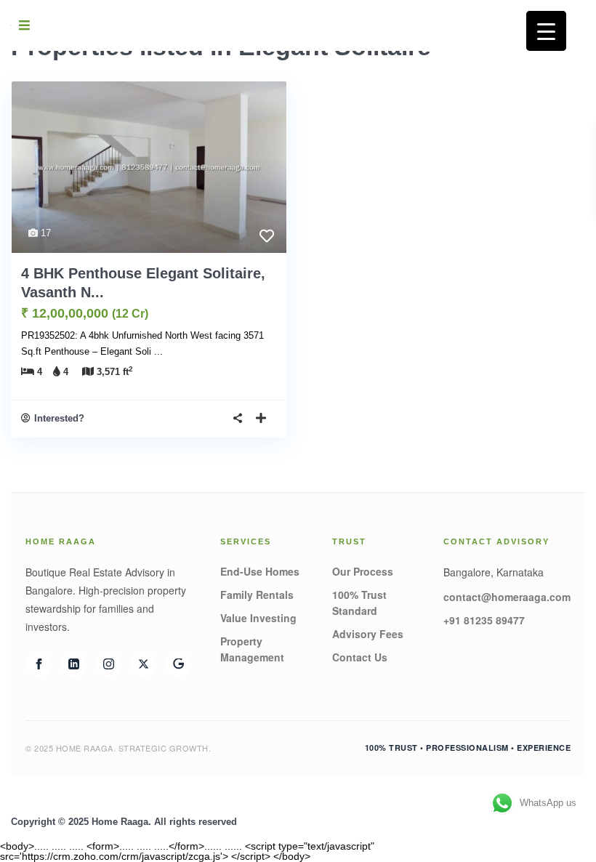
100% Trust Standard (359, 602)
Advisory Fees (367, 634)
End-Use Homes (259, 571)
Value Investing (258, 618)
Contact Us (359, 657)
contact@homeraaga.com (507, 596)
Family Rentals (257, 594)
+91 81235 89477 (484, 620)
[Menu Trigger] (546, 31)
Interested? (59, 418)
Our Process (362, 571)
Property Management (252, 649)
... (158, 351)
